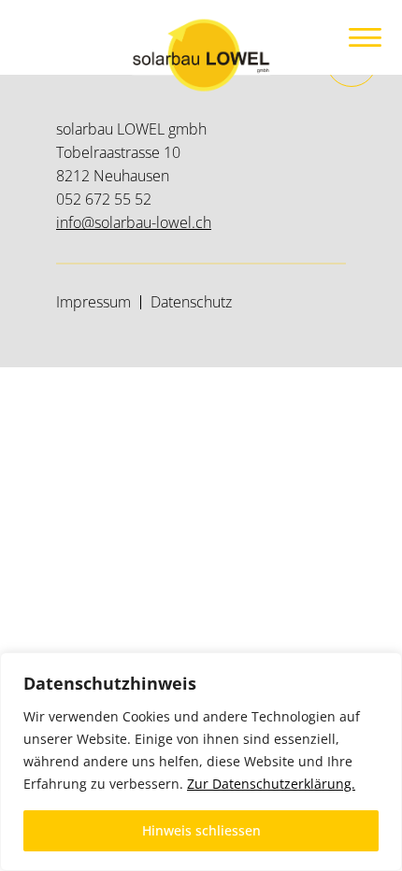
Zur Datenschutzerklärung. (271, 783)
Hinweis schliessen (201, 830)
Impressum (93, 302)
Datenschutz (191, 302)
